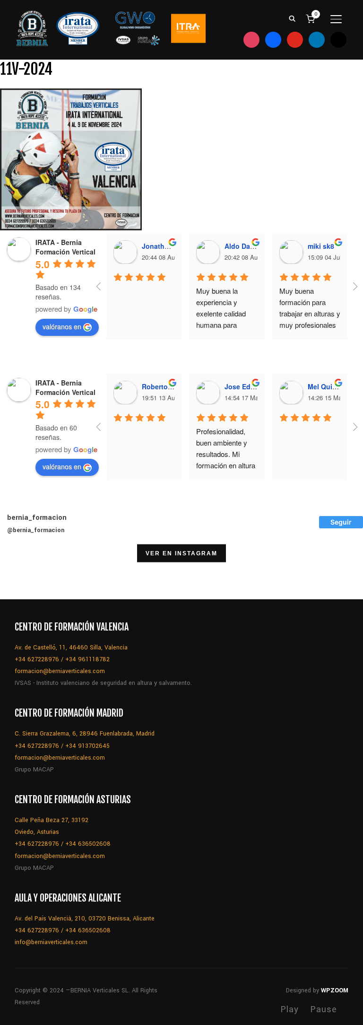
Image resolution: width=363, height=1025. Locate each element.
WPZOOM (334, 990)
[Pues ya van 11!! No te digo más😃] (24, 575)
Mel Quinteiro (329, 386)
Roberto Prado (165, 386)
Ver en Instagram (181, 553)
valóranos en (62, 326)
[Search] (292, 18)
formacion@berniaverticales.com (60, 671)
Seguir (341, 522)
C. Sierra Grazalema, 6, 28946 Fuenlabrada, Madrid (85, 733)
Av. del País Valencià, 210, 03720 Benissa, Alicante (85, 918)
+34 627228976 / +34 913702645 (62, 746)
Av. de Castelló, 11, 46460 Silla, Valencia (71, 647)
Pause (323, 1009)
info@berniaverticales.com (51, 942)
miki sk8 (321, 246)
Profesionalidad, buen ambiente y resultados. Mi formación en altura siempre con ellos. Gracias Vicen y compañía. (226, 465)
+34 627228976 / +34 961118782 (62, 659)
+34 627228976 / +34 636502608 (63, 844)
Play (289, 1009)
